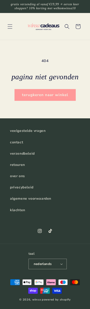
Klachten (17, 210)
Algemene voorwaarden (30, 198)
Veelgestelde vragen (28, 130)
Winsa (36, 299)
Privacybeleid (22, 187)
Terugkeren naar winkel (45, 94)
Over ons (17, 176)
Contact (16, 142)
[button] (10, 26)
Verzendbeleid (22, 153)
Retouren (17, 164)
